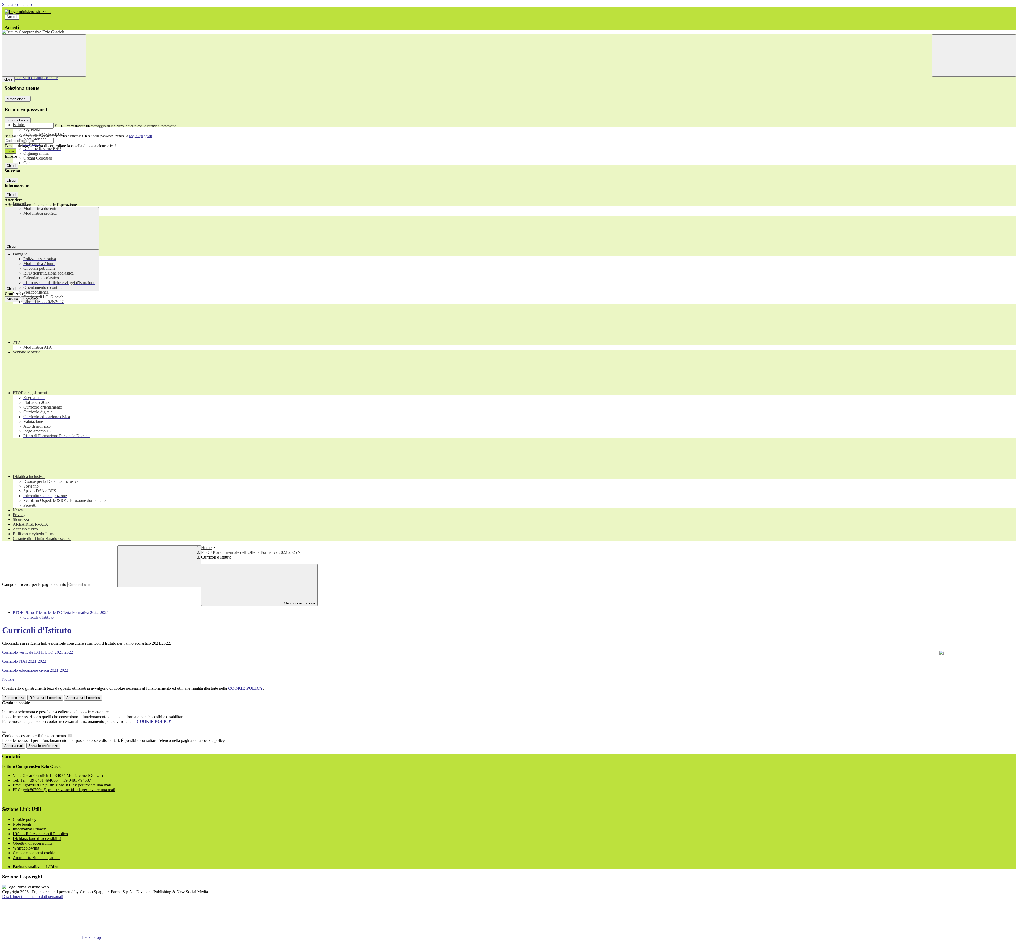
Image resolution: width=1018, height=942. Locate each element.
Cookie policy (24, 819)
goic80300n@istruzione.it (68, 785)
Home (206, 547)
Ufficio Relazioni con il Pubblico (40, 834)
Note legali (22, 824)
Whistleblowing (26, 848)
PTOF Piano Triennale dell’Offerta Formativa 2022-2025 (249, 552)
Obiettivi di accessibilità (32, 843)
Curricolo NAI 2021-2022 (24, 661)
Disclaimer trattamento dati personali (32, 896)
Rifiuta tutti (45, 698)
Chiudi (11, 166)
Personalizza (14, 698)
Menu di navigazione (299, 603)
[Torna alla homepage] (509, 32)
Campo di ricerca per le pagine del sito (34, 584)
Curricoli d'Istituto (38, 617)
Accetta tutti (83, 698)
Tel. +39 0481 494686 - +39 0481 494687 (55, 780)
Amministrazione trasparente (36, 857)
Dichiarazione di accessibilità (37, 838)
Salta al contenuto (17, 4)
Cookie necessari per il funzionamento (34, 735)
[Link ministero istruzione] (28, 11)
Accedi (12, 17)
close (8, 79)
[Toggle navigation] (44, 55)
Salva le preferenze (43, 746)
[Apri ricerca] (974, 55)
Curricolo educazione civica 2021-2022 (35, 670)
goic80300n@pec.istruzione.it (69, 790)
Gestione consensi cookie (34, 853)
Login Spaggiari (140, 136)
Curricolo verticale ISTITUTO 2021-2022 (37, 652)
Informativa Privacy (29, 829)
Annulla (12, 299)
